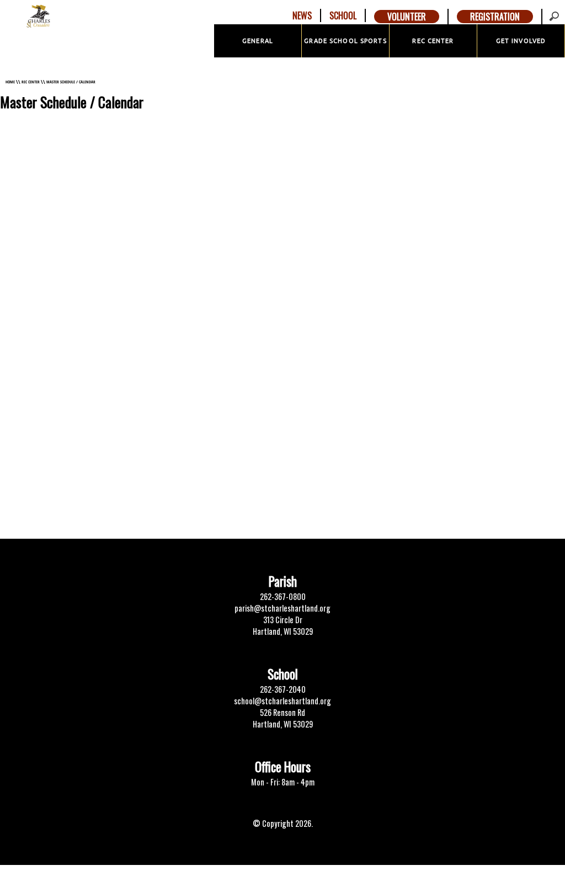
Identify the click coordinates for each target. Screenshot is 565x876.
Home (10, 81)
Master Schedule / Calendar (70, 81)
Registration (495, 16)
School (342, 15)
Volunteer (406, 16)
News (302, 15)
